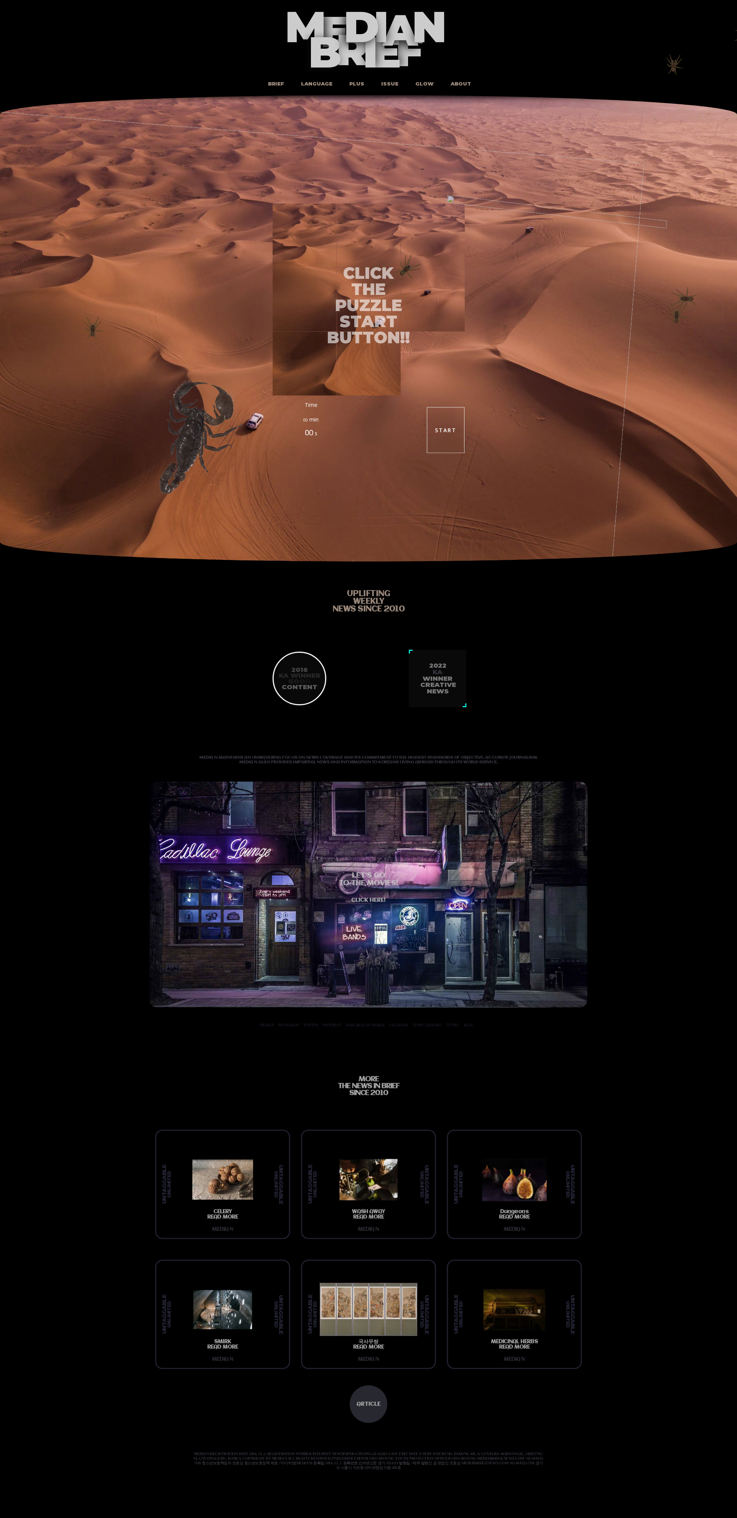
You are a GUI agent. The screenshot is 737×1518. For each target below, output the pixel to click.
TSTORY (452, 1025)
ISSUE (389, 84)
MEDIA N (266, 1025)
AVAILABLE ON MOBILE (365, 1025)
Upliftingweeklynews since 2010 (368, 601)
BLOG (468, 1025)
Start (445, 430)
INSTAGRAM (288, 1025)
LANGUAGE (315, 84)
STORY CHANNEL (427, 1025)
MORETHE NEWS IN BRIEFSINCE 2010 (369, 1086)
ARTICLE (368, 1404)
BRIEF (275, 84)
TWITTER (311, 1025)
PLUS (356, 84)
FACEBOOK (398, 1025)
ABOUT (460, 84)
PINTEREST (331, 1025)
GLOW (424, 84)
